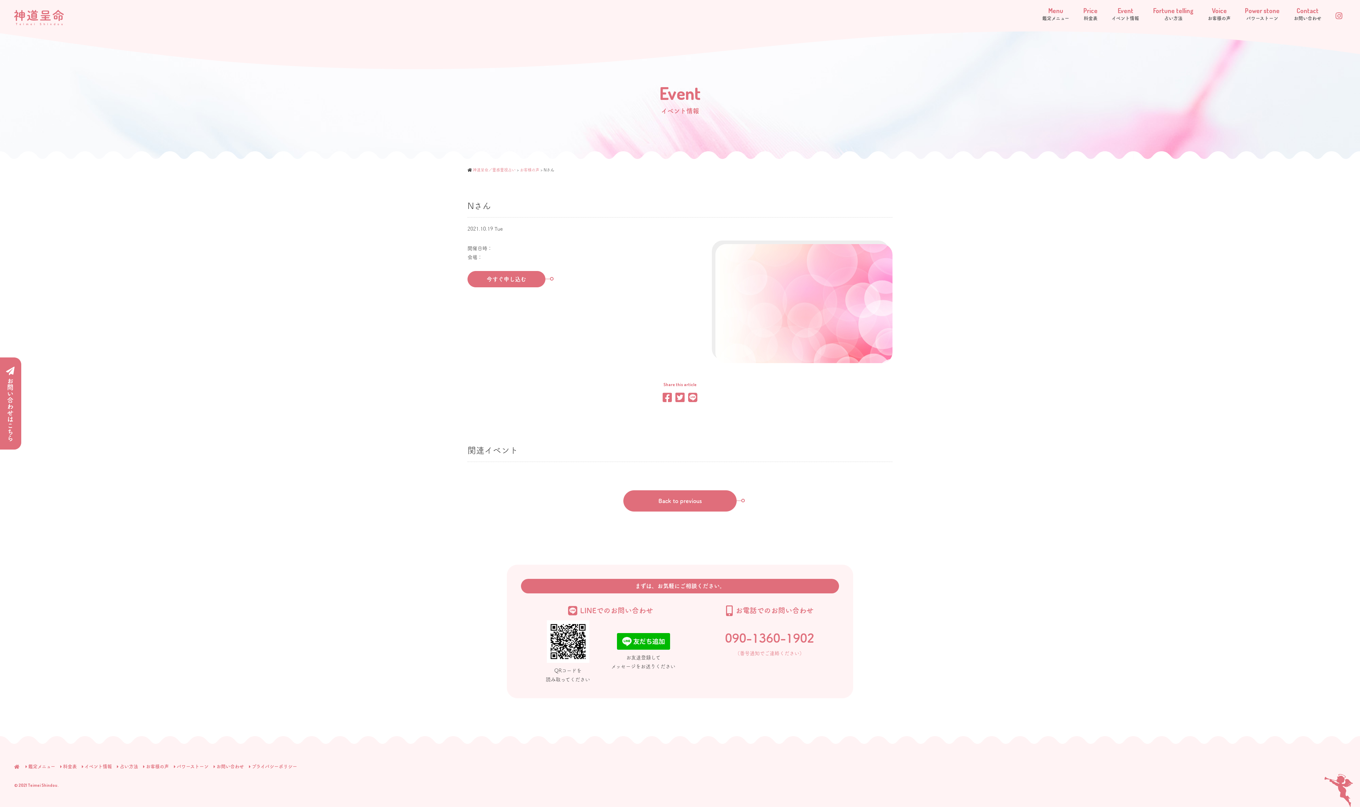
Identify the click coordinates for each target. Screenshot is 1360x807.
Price (1090, 14)
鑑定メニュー (41, 766)
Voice (1219, 14)
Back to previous (680, 501)
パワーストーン (193, 766)
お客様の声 (157, 766)
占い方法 (129, 766)
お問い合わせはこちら (10, 409)
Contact (1307, 14)
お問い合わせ (230, 766)
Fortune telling (1173, 14)
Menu (1055, 14)
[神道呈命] (39, 17)
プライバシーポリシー (274, 766)
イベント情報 (98, 766)
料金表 (70, 766)
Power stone (1262, 14)
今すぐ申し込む (506, 279)
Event (1125, 14)
